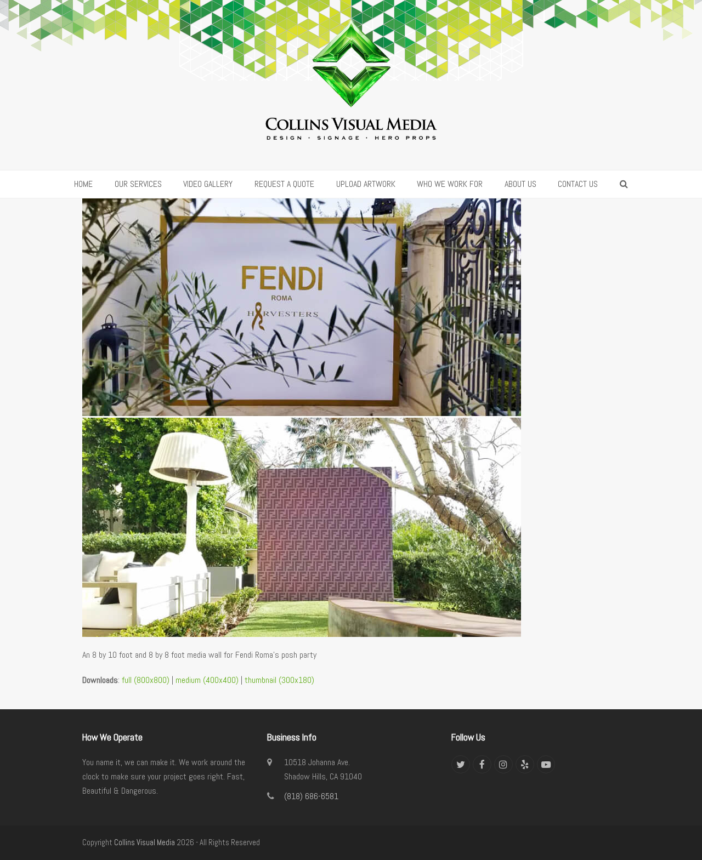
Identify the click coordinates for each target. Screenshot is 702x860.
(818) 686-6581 (311, 796)
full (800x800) (145, 680)
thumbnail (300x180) (279, 680)
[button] (624, 184)
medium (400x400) (207, 680)
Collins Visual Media (144, 842)
